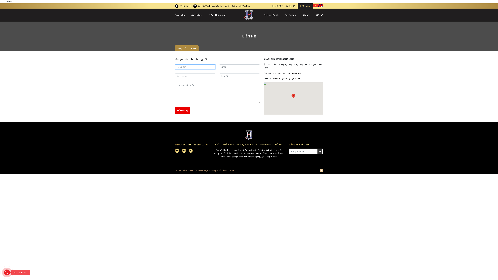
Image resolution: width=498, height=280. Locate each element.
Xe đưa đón (291, 6)
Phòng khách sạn (217, 15)
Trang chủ (180, 15)
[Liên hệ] (249, 14)
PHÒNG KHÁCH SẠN (224, 144)
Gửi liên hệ (182, 110)
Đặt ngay (305, 6)
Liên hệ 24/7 (277, 6)
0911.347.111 (185, 6)
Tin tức (306, 15)
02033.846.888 (294, 73)
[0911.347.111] (7, 272)
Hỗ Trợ (279, 144)
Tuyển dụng (290, 15)
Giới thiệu (196, 15)
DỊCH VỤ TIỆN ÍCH (244, 144)
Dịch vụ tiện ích (271, 15)
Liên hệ (319, 15)
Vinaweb (231, 170)
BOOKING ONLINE (264, 144)
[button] (293, 96)
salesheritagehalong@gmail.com (286, 78)
